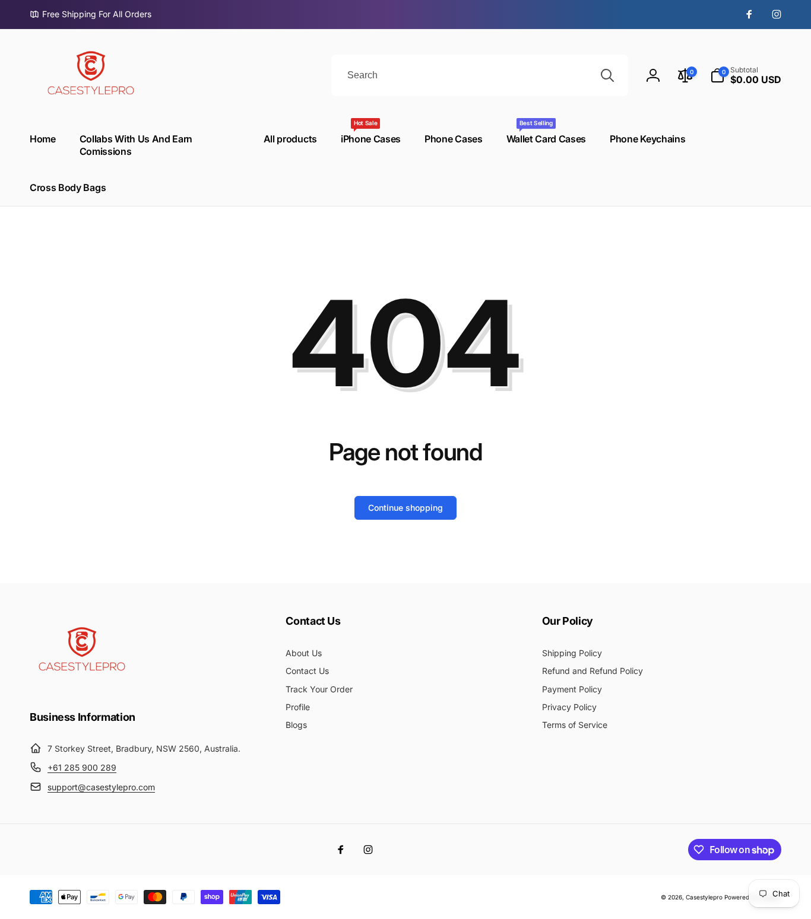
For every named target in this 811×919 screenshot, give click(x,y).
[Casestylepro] (80, 685)
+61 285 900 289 (81, 767)
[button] (745, 75)
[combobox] (479, 75)
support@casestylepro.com (101, 787)
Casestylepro (704, 897)
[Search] (607, 75)
